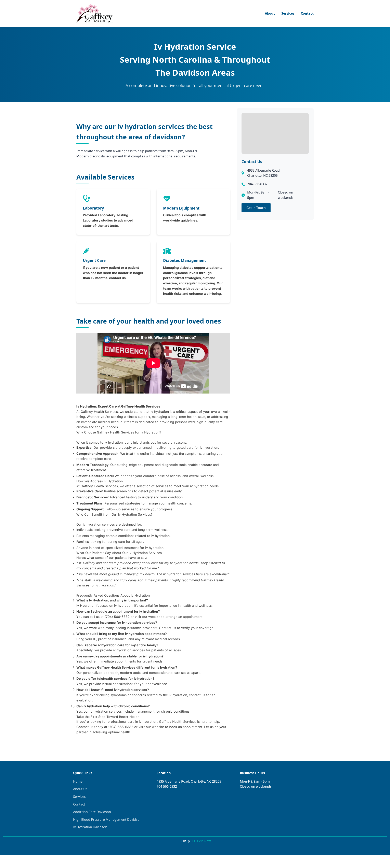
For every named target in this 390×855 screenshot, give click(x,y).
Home (77, 781)
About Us (80, 789)
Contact (307, 13)
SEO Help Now (201, 841)
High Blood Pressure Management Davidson (107, 819)
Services (287, 13)
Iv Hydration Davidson (90, 827)
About (270, 13)
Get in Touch (256, 207)
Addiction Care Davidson (92, 812)
